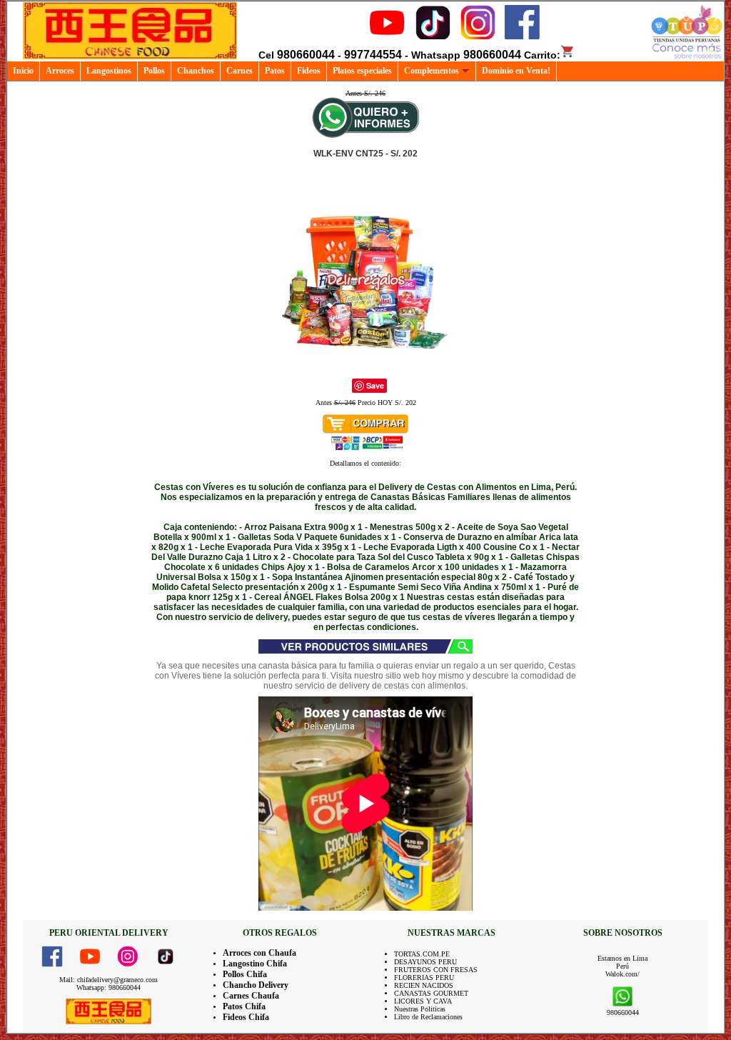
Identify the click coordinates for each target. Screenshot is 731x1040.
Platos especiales (362, 71)
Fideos (309, 71)
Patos (275, 71)
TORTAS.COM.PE (422, 954)
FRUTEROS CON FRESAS (436, 970)
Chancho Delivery (255, 985)
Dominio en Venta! (516, 71)
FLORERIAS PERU (424, 977)
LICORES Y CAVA (423, 1001)
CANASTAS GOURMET (431, 993)
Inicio (23, 71)
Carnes (239, 71)
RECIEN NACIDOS (423, 985)
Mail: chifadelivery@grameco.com (108, 980)
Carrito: (542, 55)
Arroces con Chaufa (259, 953)
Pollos (154, 71)
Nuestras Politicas (419, 1009)
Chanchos (195, 71)
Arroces (60, 71)
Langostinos (108, 71)
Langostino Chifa (255, 964)
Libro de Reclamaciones (428, 1017)
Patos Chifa (244, 1006)
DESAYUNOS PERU (425, 962)
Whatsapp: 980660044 (108, 987)
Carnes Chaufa (251, 996)
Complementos (431, 71)
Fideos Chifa (246, 1017)
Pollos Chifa (245, 974)
